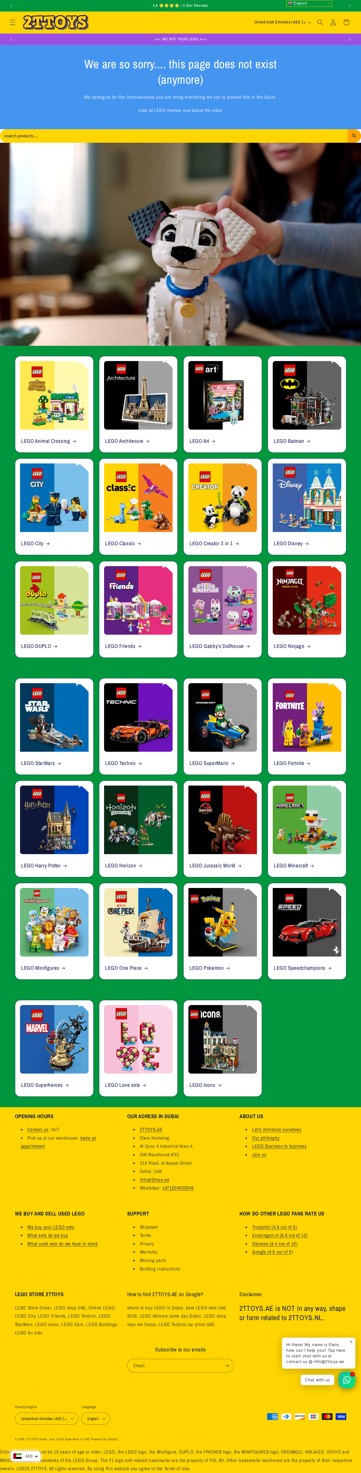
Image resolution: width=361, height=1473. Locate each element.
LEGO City (32, 543)
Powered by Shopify (104, 1439)
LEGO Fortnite (289, 763)
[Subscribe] (227, 1366)
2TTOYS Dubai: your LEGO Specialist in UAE (58, 1439)
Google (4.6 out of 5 (272, 1252)
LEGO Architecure (124, 441)
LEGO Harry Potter (41, 865)
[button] (12, 22)
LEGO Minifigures (40, 968)
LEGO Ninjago (289, 646)
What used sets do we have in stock (62, 1244)
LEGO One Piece (123, 968)
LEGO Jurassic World (212, 865)
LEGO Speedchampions (299, 968)
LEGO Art (199, 441)
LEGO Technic (120, 763)
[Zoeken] (354, 136)
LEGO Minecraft (291, 865)
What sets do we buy (47, 1235)
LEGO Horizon (120, 865)
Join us (259, 1154)
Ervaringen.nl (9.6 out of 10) (280, 1235)
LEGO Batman (289, 441)
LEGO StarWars (38, 763)
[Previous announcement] (11, 5)
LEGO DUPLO (36, 646)
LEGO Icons (202, 1085)
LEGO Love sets (122, 1085)
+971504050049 (178, 1188)
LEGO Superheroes (42, 1085)
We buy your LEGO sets (50, 1227)
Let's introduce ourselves (276, 1129)
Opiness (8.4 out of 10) (275, 1244)
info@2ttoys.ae (155, 1180)
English (299, 3)
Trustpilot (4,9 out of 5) (274, 1227)
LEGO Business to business (279, 1146)
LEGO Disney (288, 543)
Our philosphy (265, 1138)
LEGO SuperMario (209, 763)
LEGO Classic (120, 543)
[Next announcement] (350, 5)
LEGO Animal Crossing (45, 441)
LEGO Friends (120, 646)
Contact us (37, 1129)
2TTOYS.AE (151, 1129)
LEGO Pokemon (207, 968)
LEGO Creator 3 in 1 (211, 543)
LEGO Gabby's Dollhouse (217, 646)
